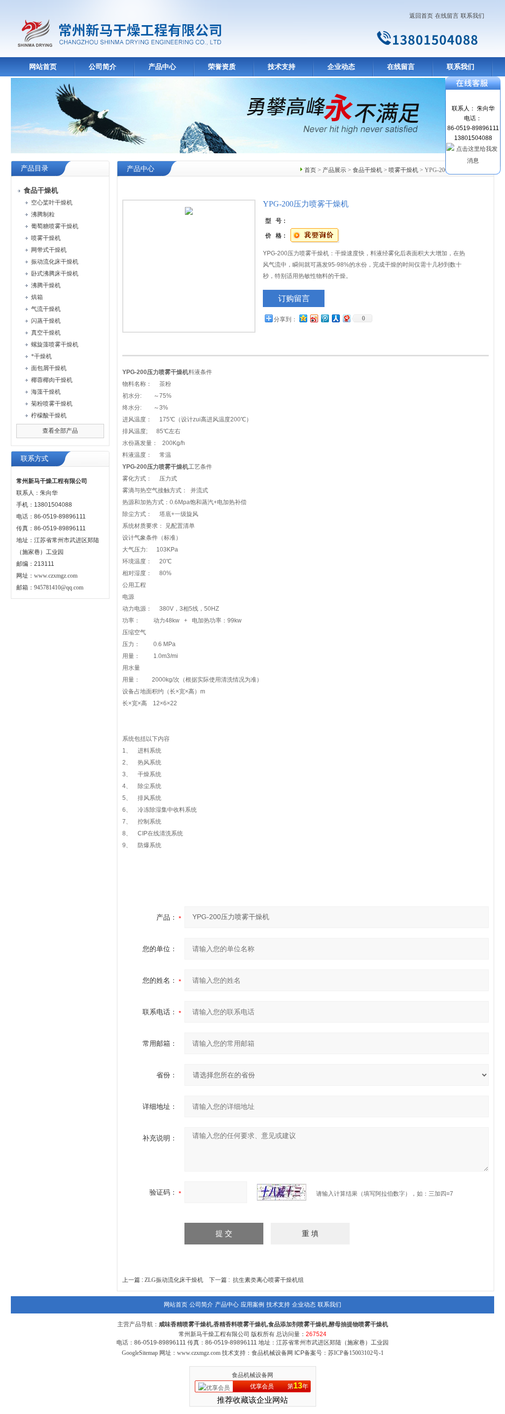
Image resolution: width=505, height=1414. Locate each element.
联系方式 (34, 458)
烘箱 (37, 297)
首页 (310, 170)
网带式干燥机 (49, 249)
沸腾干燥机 (46, 285)
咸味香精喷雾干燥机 (185, 1324)
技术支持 (281, 66)
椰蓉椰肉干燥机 (51, 380)
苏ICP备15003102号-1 (356, 1352)
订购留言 (294, 298)
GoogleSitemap (140, 1352)
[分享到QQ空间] (302, 318)
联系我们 (472, 15)
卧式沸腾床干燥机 (54, 273)
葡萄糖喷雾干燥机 (54, 226)
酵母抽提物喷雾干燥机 (358, 1324)
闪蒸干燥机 (46, 320)
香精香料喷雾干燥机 (240, 1324)
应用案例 (252, 1304)
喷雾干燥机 (46, 238)
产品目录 (34, 168)
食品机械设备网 (252, 1375)
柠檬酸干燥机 (49, 415)
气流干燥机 (46, 309)
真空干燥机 (46, 332)
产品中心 (162, 66)
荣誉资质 (222, 66)
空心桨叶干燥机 (51, 202)
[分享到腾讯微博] (324, 318)
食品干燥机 (367, 170)
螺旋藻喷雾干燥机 (54, 344)
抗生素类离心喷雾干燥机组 (268, 1279)
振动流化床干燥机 (54, 261)
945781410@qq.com (58, 587)
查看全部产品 (60, 430)
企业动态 (341, 66)
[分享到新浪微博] (313, 318)
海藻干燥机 (46, 391)
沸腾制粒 (43, 214)
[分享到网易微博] (346, 318)
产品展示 (334, 170)
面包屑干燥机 (49, 368)
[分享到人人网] (335, 318)
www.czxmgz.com (55, 575)
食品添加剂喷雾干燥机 (297, 1324)
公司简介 (102, 66)
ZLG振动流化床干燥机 (173, 1279)
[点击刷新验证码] (281, 1192)
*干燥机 (41, 356)
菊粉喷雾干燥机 (51, 403)
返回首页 (421, 15)
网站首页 (43, 66)
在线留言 (447, 15)
